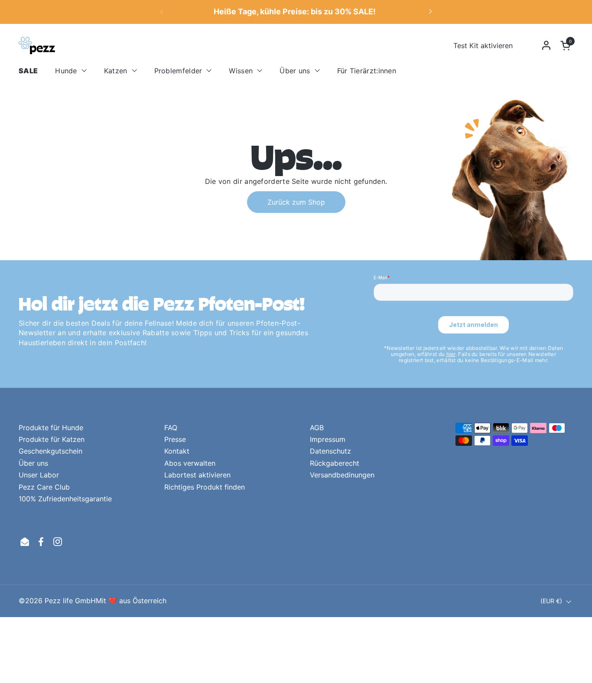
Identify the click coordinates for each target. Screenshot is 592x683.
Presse (175, 439)
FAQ (170, 427)
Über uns (33, 463)
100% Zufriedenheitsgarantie (65, 498)
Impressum (327, 439)
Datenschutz (330, 451)
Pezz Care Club (44, 487)
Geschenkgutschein (50, 451)
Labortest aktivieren (197, 475)
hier (450, 354)
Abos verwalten (189, 463)
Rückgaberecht (334, 463)
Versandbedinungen (342, 475)
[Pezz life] (37, 45)
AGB (317, 427)
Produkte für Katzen (52, 439)
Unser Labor (39, 475)
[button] (566, 45)
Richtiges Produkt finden (204, 487)
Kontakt (176, 451)
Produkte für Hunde (51, 427)
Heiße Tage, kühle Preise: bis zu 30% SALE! (295, 11)
